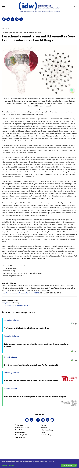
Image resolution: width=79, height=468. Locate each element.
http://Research (7, 303)
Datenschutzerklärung (47, 430)
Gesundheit (18, 430)
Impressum (44, 427)
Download (47, 106)
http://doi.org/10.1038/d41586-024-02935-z (17, 305)
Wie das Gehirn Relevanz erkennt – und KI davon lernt (31, 380)
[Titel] (4, 19)
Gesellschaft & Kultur (22, 427)
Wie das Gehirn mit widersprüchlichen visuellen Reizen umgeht (35, 396)
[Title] (12, 19)
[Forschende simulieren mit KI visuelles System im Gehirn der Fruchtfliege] (8, 19)
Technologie (19, 425)
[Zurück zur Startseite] (39, 7)
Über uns (43, 425)
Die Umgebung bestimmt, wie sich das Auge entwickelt (31, 364)
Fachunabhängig (20, 437)
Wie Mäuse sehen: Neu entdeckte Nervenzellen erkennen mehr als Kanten (37, 345)
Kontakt (43, 432)
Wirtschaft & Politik (21, 435)
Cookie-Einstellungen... (8, 465)
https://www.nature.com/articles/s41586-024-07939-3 (20, 293)
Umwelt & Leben (20, 432)
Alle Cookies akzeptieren (68, 465)
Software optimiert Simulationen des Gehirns (26, 328)
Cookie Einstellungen (46, 435)
